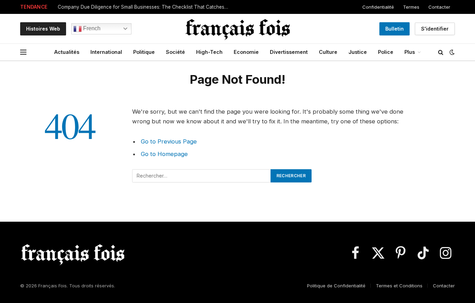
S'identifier (435, 29)
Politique (144, 52)
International (106, 52)
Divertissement (289, 52)
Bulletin (394, 29)
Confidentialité (378, 7)
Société (175, 52)
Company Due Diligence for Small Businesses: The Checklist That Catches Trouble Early (145, 7)
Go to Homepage (164, 153)
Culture (328, 52)
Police (385, 52)
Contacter (439, 7)
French (91, 28)
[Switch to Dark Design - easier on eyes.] (451, 52)
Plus (409, 52)
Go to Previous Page (169, 141)
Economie (246, 52)
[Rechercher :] (201, 175)
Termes (411, 7)
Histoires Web (43, 29)
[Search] (441, 52)
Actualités (66, 52)
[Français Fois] (237, 28)
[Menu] (23, 52)
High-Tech (209, 52)
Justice (357, 52)
